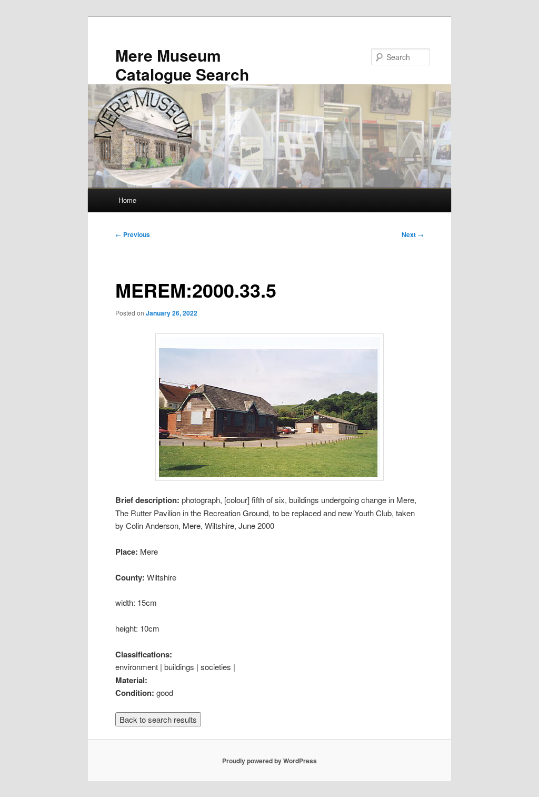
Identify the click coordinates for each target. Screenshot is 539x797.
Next (413, 234)
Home (127, 200)
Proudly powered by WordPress (269, 760)
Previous (132, 234)
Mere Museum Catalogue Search (182, 64)
